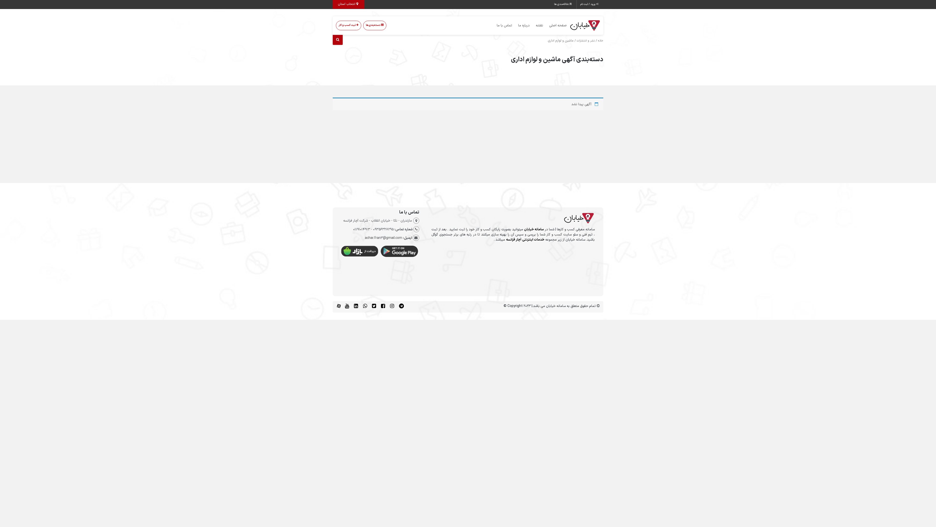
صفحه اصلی (558, 25)
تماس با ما (504, 25)
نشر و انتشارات (586, 41)
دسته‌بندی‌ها (373, 25)
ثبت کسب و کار (347, 25)
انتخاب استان (347, 4)
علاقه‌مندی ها (562, 4)
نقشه (539, 25)
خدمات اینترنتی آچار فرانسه (525, 239)
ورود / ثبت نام (588, 4)
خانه (600, 41)
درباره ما (524, 25)
